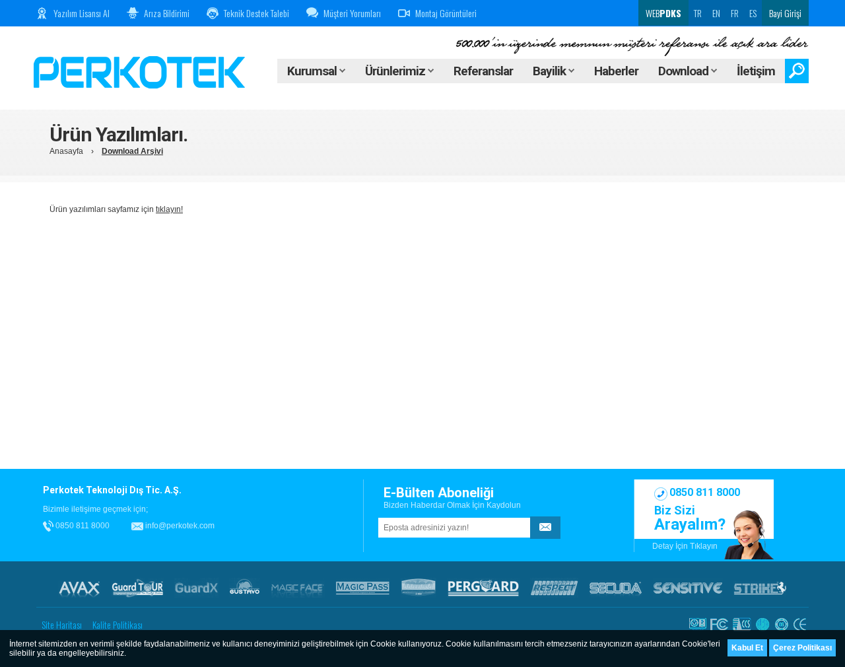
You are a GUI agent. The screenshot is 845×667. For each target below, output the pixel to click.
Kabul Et (747, 647)
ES (753, 13)
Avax (79, 587)
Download (684, 71)
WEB (662, 13)
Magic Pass (362, 587)
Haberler (616, 71)
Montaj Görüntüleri (446, 13)
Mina (418, 587)
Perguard (483, 587)
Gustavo (244, 587)
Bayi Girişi (785, 13)
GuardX (196, 587)
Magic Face (297, 587)
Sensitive (688, 587)
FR (735, 13)
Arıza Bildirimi (166, 13)
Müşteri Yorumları (352, 13)
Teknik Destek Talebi (256, 13)
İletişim (756, 71)
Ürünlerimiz (396, 71)
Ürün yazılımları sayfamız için (116, 209)
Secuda (616, 587)
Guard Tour (137, 587)
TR (698, 13)
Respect (554, 587)
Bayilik (550, 71)
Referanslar (483, 71)
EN (716, 13)
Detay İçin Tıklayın (685, 546)
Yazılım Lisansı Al (81, 13)
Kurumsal (313, 71)
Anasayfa (66, 151)
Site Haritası (62, 624)
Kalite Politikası (117, 624)
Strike (760, 587)
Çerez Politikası (802, 647)
